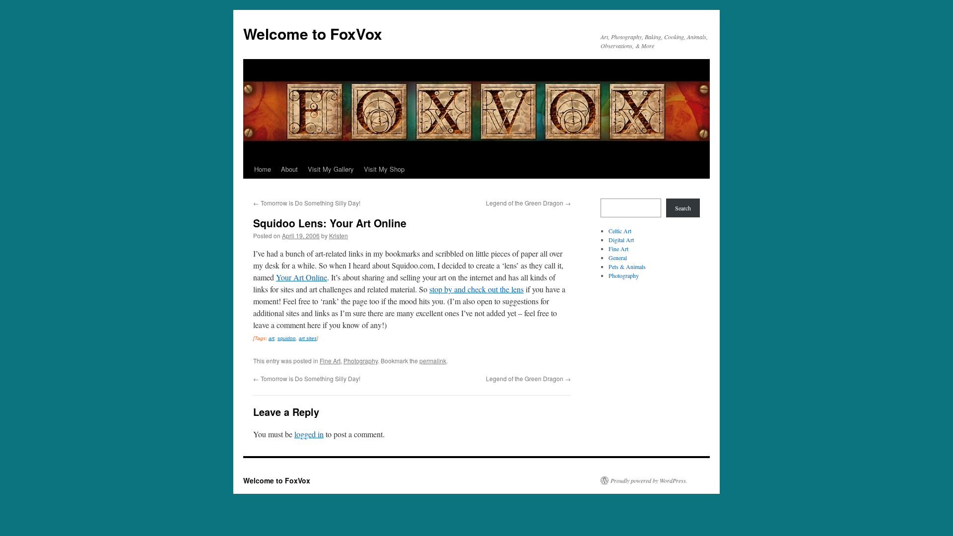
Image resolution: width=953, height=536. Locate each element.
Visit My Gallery (331, 169)
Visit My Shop (384, 169)
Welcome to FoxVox (312, 33)
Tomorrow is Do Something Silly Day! (306, 203)
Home (262, 169)
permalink (432, 360)
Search (683, 208)
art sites (308, 338)
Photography (360, 360)
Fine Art (330, 360)
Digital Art (621, 240)
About (289, 169)
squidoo (286, 338)
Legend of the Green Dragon (528, 203)
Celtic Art (620, 231)
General (618, 258)
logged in (309, 434)
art (271, 338)
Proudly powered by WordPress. (649, 480)
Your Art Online (301, 277)
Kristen (338, 235)
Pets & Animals (627, 266)
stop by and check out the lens (476, 289)
